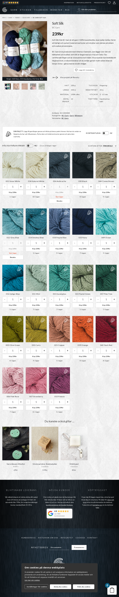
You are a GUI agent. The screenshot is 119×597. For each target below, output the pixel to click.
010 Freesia (59, 396)
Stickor (25, 10)
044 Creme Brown (106, 181)
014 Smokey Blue (36, 237)
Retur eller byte (84, 2)
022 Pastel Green (82, 294)
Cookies (80, 538)
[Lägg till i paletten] (19, 156)
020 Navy (83, 237)
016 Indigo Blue (13, 294)
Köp (13, 192)
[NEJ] (29, 145)
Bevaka (59, 201)
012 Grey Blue (13, 237)
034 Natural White (36, 181)
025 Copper (59, 345)
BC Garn (65, 116)
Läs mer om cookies (32, 580)
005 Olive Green (13, 345)
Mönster (57, 10)
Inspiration (69, 2)
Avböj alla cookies (60, 587)
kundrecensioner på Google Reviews (59, 505)
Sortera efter (95, 146)
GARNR (4, 9)
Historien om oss (48, 538)
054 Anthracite (59, 181)
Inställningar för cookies (37, 587)
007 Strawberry (36, 396)
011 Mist (36, 294)
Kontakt (92, 538)
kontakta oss (97, 505)
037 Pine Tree (106, 294)
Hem (4, 17)
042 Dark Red (106, 345)
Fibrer (17, 17)
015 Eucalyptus (59, 294)
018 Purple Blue (59, 237)
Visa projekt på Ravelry (69, 77)
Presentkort (99, 2)
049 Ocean (106, 237)
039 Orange (83, 345)
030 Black (82, 181)
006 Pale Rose (13, 396)
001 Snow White (13, 181)
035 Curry (36, 345)
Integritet (67, 538)
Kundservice (28, 538)
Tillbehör (41, 10)
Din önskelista (109, 2)
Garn (14, 10)
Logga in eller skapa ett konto (114, 2)
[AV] (105, 133)
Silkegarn (26, 17)
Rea (67, 10)
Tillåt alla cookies (83, 587)
